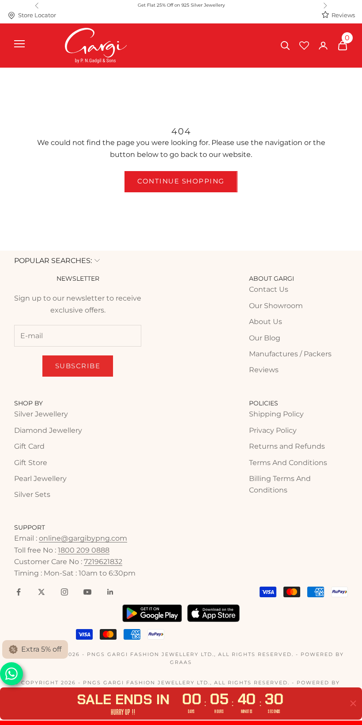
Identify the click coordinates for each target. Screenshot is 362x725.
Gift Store (30, 462)
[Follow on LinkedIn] (110, 592)
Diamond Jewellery (48, 430)
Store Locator (37, 15)
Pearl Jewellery (40, 478)
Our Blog (264, 338)
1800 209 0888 (83, 550)
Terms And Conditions (288, 462)
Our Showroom (276, 305)
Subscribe (78, 366)
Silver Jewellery (41, 414)
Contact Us (268, 289)
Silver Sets (32, 494)
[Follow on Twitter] (41, 592)
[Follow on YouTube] (87, 592)
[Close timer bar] (353, 703)
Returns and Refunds (287, 446)
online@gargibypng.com (83, 538)
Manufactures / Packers (290, 354)
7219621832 (103, 561)
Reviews (343, 15)
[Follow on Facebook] (18, 592)
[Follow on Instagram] (64, 592)
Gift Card (29, 446)
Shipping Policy (276, 414)
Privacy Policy (273, 430)
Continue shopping (181, 181)
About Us (265, 321)
